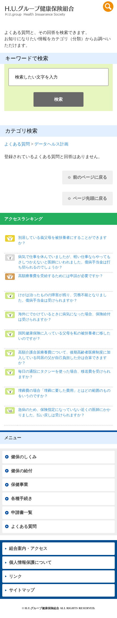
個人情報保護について (30, 562)
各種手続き (21, 498)
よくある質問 (17, 144)
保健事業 (19, 484)
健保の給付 (21, 470)
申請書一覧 (21, 512)
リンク (15, 576)
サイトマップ (22, 590)
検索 (58, 99)
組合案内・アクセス (28, 548)
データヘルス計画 (51, 144)
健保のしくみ (24, 457)
